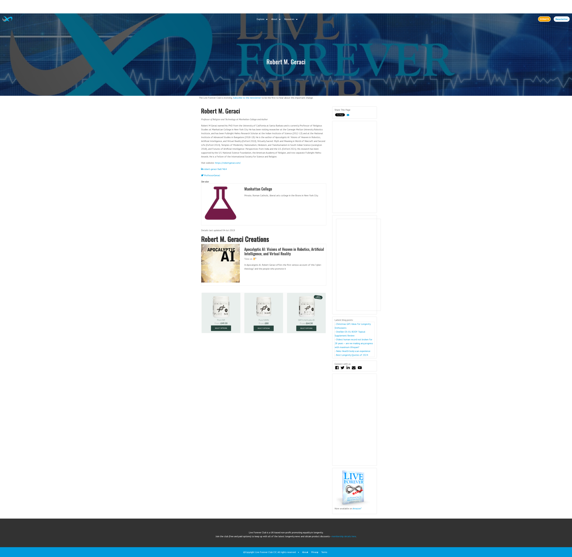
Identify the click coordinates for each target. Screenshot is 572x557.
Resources (289, 19)
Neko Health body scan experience (353, 351)
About (274, 19)
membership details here (344, 536)
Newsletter (561, 19)
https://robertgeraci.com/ (228, 162)
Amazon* (357, 508)
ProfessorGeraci (211, 175)
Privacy (314, 552)
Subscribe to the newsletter (247, 97)
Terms (324, 552)
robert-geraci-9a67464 (215, 169)
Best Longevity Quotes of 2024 (352, 354)
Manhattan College (258, 189)
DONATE (544, 19)
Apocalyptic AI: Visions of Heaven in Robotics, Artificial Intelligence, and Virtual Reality (284, 251)
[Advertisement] (286, 6)
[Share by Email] (348, 114)
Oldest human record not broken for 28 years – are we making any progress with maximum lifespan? (354, 343)
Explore (260, 19)
